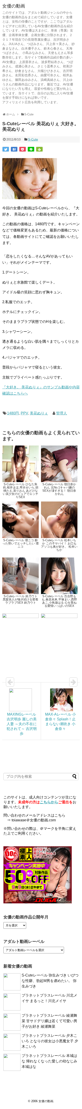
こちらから (49, 802)
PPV (24, 413)
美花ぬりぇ (39, 413)
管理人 (61, 413)
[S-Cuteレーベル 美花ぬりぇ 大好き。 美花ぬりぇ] (14, 149)
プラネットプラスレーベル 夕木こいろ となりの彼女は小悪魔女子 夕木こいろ (50, 1041)
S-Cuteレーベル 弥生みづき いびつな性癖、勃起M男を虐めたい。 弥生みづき (50, 980)
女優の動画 (13, 5)
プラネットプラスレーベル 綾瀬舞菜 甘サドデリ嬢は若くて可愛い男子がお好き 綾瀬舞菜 (49, 1020)
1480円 (13, 413)
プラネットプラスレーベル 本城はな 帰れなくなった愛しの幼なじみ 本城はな (49, 1061)
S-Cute (33, 139)
